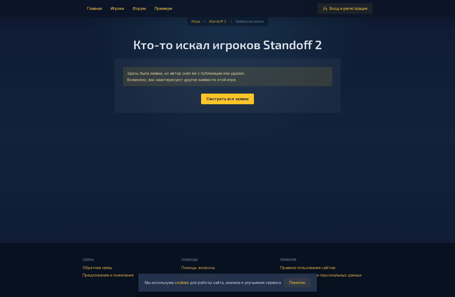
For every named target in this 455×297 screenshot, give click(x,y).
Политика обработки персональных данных (321, 275)
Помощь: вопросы (198, 267)
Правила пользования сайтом (307, 267)
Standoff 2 (217, 21)
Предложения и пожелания (108, 275)
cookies (182, 282)
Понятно (297, 282)
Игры (196, 21)
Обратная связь (97, 267)
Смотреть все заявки (227, 99)
